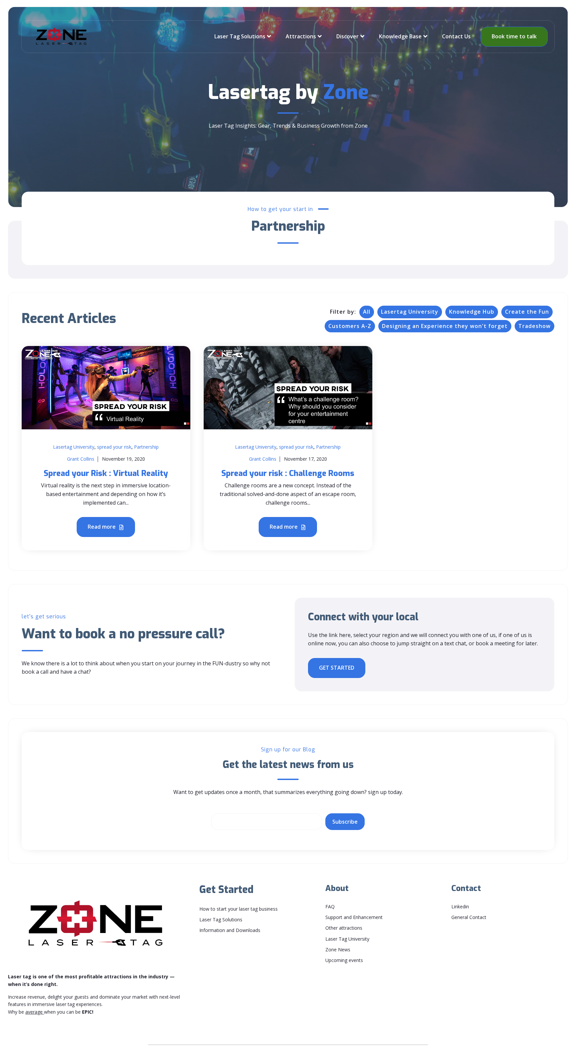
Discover (347, 36)
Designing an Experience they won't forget (445, 326)
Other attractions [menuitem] (343, 928)
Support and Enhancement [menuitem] (354, 917)
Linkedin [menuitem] (460, 906)
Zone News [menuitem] (337, 949)
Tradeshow (534, 326)
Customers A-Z (349, 326)
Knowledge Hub (471, 311)
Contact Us (456, 36)
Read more (102, 526)
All (366, 311)
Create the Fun (527, 311)
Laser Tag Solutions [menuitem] (220, 919)
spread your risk (114, 447)
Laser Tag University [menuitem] (347, 939)
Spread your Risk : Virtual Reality (106, 473)
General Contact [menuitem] (468, 917)
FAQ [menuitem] (330, 906)
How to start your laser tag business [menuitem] (238, 909)
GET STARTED (336, 667)
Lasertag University (409, 311)
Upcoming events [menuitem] (344, 960)
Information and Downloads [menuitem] (229, 930)
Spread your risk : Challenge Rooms (287, 473)
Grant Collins (80, 459)
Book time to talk (514, 36)
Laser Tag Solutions (239, 36)
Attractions (301, 36)
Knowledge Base (400, 36)
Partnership (146, 447)
